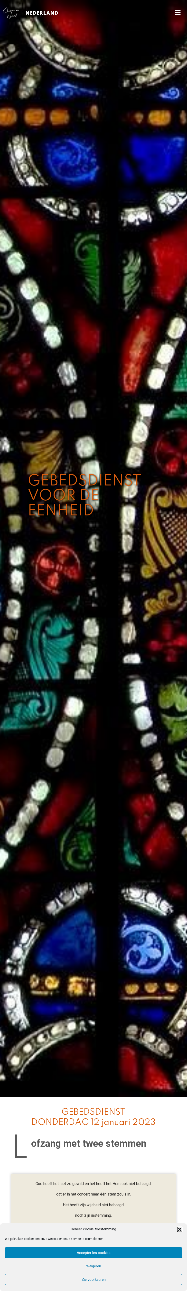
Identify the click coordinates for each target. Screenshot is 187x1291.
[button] (179, 1229)
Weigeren (93, 1266)
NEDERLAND (42, 12)
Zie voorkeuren (94, 1279)
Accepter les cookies (94, 1253)
